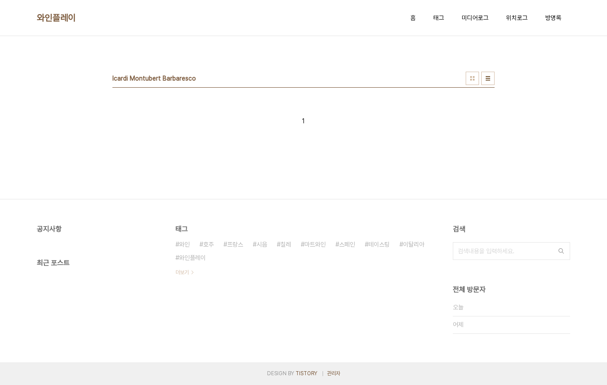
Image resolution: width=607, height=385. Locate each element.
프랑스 (235, 244)
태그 (438, 17)
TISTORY (306, 373)
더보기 (182, 272)
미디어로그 (475, 17)
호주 (208, 244)
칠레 (285, 244)
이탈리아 (413, 244)
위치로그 (516, 17)
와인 (184, 244)
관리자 (333, 373)
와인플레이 (56, 17)
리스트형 (488, 78)
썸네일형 (472, 78)
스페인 (347, 244)
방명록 (553, 17)
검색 (561, 251)
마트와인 (315, 244)
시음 (261, 244)
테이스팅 (379, 244)
